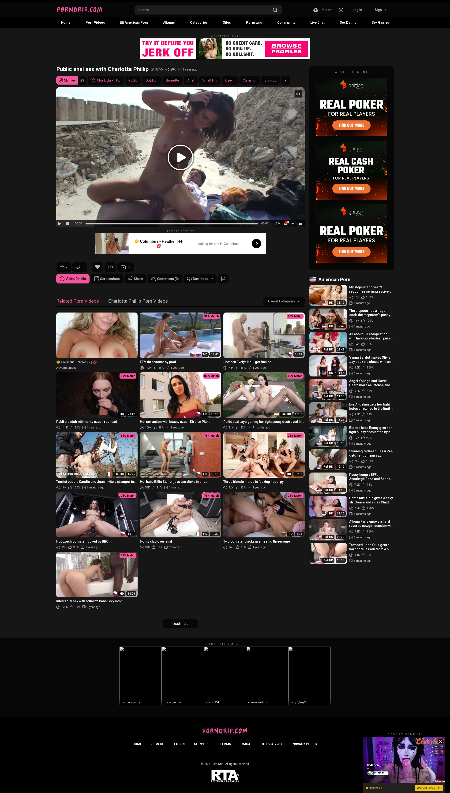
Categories (199, 22)
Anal (190, 80)
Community (286, 22)
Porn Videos (95, 22)
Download (200, 279)
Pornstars (254, 22)
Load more (180, 623)
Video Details (76, 279)
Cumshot (249, 80)
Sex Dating (348, 22)
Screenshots (110, 279)
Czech (230, 80)
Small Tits (209, 80)
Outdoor (152, 80)
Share (138, 279)
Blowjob (270, 80)
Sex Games (380, 22)
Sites (227, 22)
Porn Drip (217, 764)
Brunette (172, 80)
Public (132, 80)
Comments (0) (168, 279)
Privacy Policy (305, 744)
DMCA (245, 744)
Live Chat (317, 22)
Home (65, 22)
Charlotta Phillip (108, 80)
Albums (169, 22)
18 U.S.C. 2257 (271, 744)
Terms (225, 744)
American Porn (136, 22)
